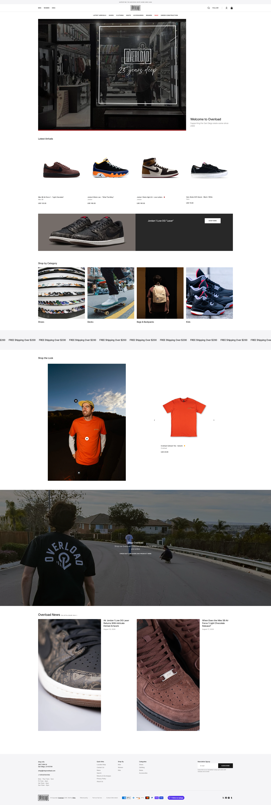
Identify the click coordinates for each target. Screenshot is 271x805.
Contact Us (100, 767)
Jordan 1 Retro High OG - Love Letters (149, 197)
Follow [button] (215, 8)
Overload (61, 798)
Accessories (143, 773)
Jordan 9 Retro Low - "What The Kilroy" (100, 197)
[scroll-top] (266, 800)
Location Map (101, 764)
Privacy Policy (101, 778)
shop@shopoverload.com (46, 771)
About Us (100, 781)
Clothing (141, 767)
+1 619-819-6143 (44, 775)
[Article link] (86, 683)
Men (119, 764)
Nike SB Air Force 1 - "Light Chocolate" (51, 197)
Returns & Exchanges (104, 776)
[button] (208, 8)
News (99, 770)
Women (120, 767)
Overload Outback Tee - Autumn (172, 446)
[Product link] (61, 173)
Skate (141, 770)
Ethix (74, 798)
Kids (119, 770)
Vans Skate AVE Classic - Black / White (199, 197)
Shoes (141, 764)
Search (99, 773)
